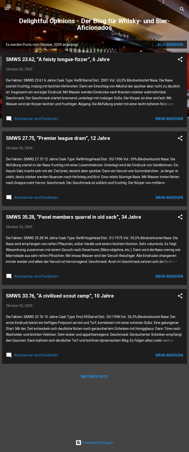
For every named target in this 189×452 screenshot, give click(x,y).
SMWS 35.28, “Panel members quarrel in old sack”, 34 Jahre (73, 217)
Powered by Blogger (97, 443)
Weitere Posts (94, 377)
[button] (180, 60)
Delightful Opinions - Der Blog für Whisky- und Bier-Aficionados (94, 24)
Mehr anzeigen (169, 119)
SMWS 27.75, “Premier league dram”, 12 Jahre (58, 138)
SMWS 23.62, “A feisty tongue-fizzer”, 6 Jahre (58, 59)
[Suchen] (182, 9)
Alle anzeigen (170, 45)
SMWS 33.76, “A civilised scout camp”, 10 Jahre (60, 296)
